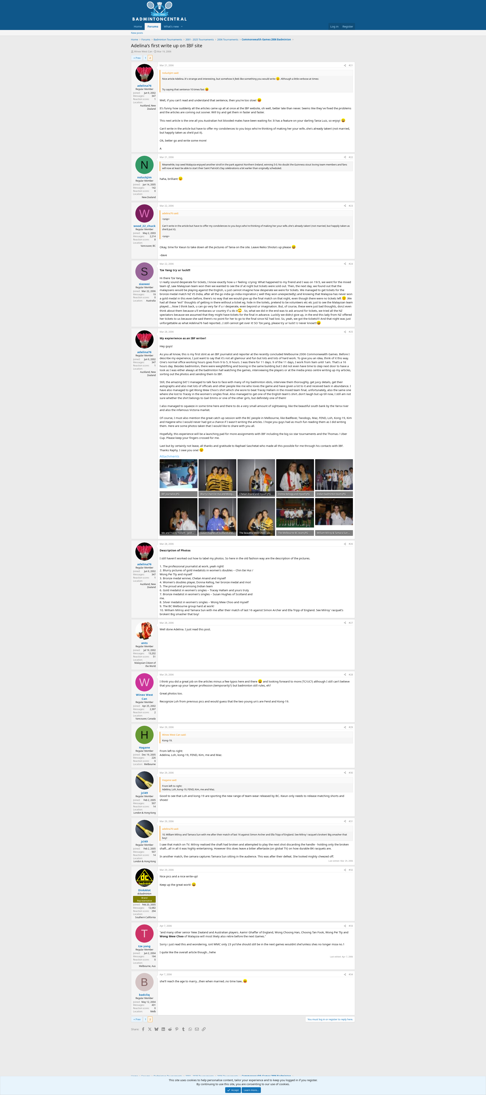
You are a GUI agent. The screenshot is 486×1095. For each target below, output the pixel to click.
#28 (351, 674)
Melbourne (150, 764)
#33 (351, 925)
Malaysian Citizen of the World (145, 664)
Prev (138, 58)
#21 (351, 65)
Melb (153, 1011)
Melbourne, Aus (147, 966)
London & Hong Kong (144, 812)
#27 (351, 622)
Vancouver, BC (148, 245)
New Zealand (149, 197)
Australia (151, 300)
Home (138, 26)
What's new (171, 26)
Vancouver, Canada (146, 718)
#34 (351, 974)
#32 (351, 869)
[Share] (344, 65)
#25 (351, 331)
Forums (153, 26)
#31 (351, 821)
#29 (351, 727)
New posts (137, 33)
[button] (182, 26)
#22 (351, 157)
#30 (351, 772)
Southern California (145, 917)
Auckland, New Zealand (148, 107)
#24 (351, 263)
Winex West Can (143, 51)
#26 (351, 544)
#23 (351, 205)
